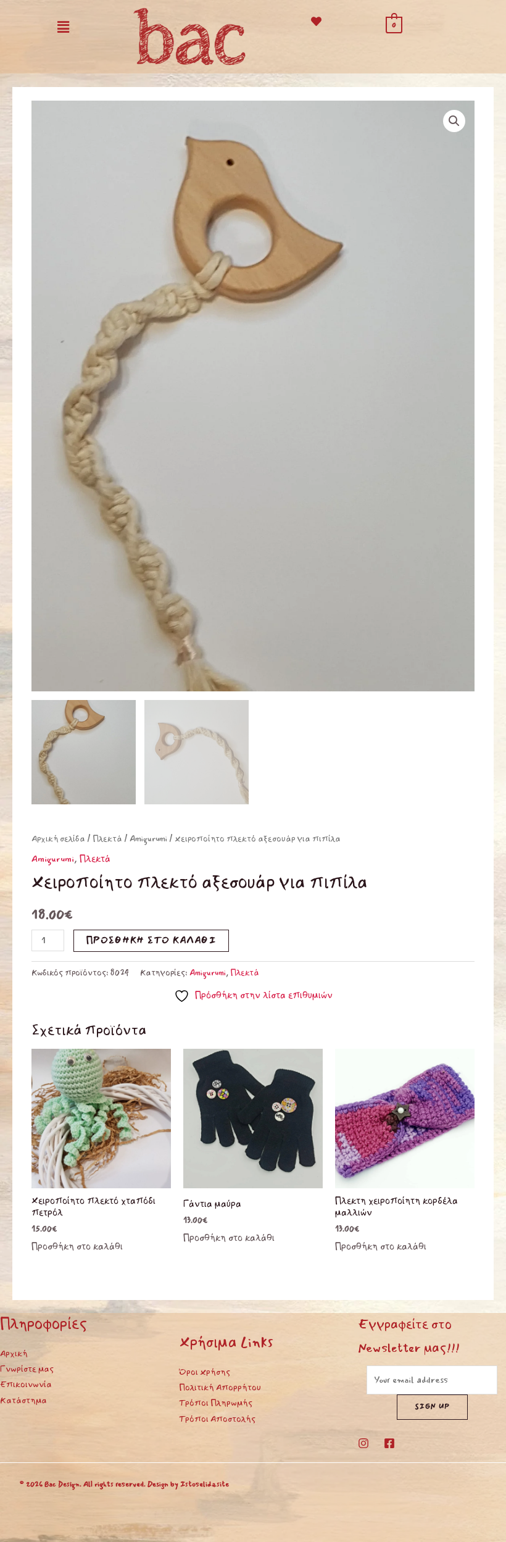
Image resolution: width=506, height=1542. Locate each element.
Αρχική (14, 1353)
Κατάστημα (23, 1400)
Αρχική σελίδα (58, 838)
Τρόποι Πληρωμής (215, 1402)
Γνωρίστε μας (27, 1368)
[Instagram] (363, 1443)
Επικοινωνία (26, 1384)
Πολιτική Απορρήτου (220, 1387)
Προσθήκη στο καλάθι (151, 940)
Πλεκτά (107, 838)
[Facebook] (389, 1443)
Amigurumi (148, 838)
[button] (62, 27)
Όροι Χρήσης (204, 1371)
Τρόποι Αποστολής (217, 1418)
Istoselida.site (204, 1484)
